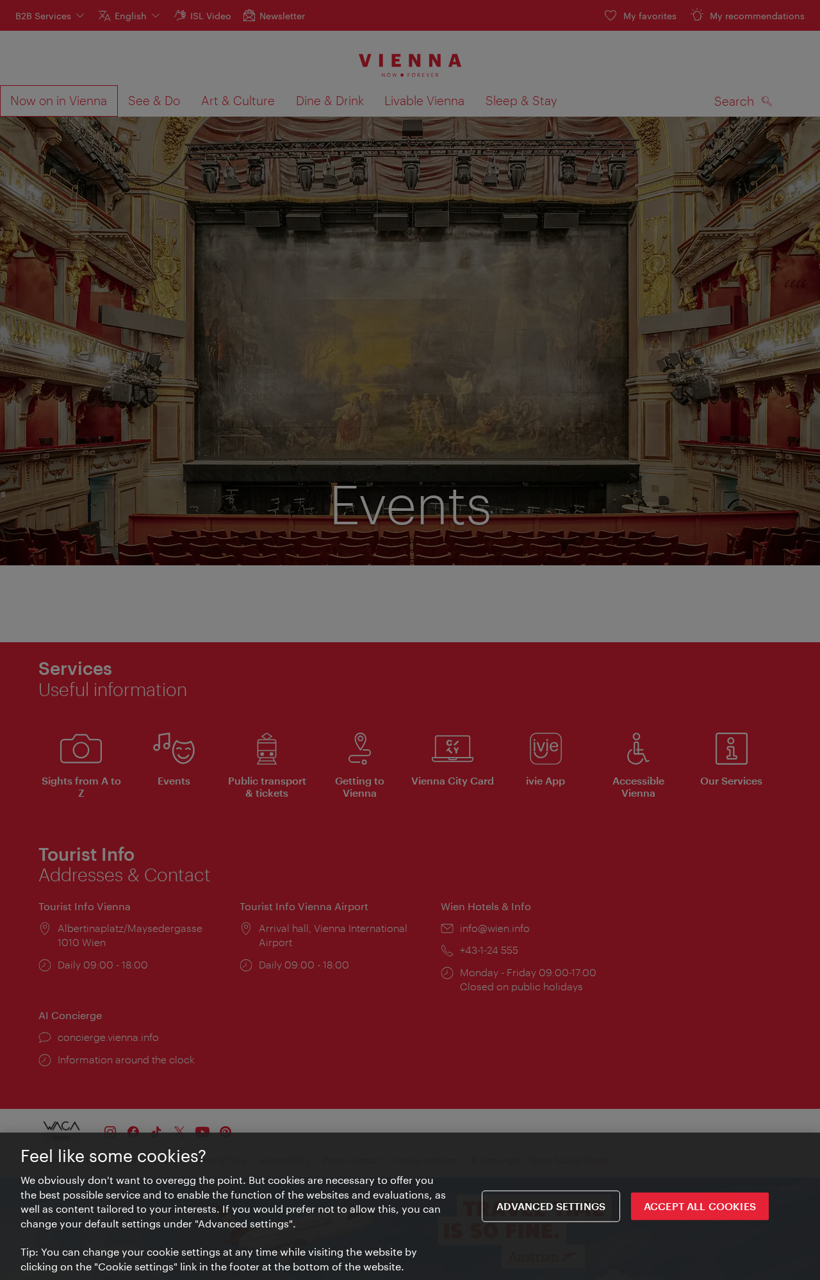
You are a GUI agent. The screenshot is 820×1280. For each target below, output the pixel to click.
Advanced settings (550, 1206)
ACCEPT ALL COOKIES (700, 1206)
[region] (410, 1206)
